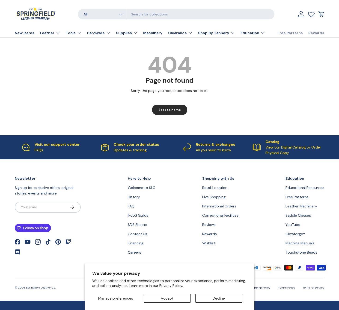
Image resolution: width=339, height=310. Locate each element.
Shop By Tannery (213, 32)
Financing (135, 243)
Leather (47, 32)
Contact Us (137, 233)
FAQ (131, 206)
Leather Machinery (301, 206)
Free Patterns (290, 32)
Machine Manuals (299, 243)
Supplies (124, 32)
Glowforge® (295, 233)
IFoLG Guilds (138, 215)
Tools (71, 32)
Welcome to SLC (141, 187)
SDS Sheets (137, 224)
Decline (219, 298)
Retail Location (214, 187)
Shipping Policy (260, 287)
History (134, 197)
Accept (167, 298)
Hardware (96, 32)
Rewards (316, 32)
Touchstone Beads (301, 252)
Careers (134, 252)
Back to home (169, 110)
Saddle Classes (298, 215)
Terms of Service (313, 287)
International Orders (219, 206)
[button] (321, 14)
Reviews (209, 224)
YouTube (292, 224)
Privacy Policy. (171, 285)
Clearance (177, 32)
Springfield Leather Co (40, 287)
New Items (24, 32)
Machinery (153, 32)
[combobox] (176, 14)
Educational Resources (304, 187)
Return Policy (286, 287)
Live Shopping (214, 197)
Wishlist (208, 243)
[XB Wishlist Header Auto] (311, 13)
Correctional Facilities (220, 215)
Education (250, 32)
